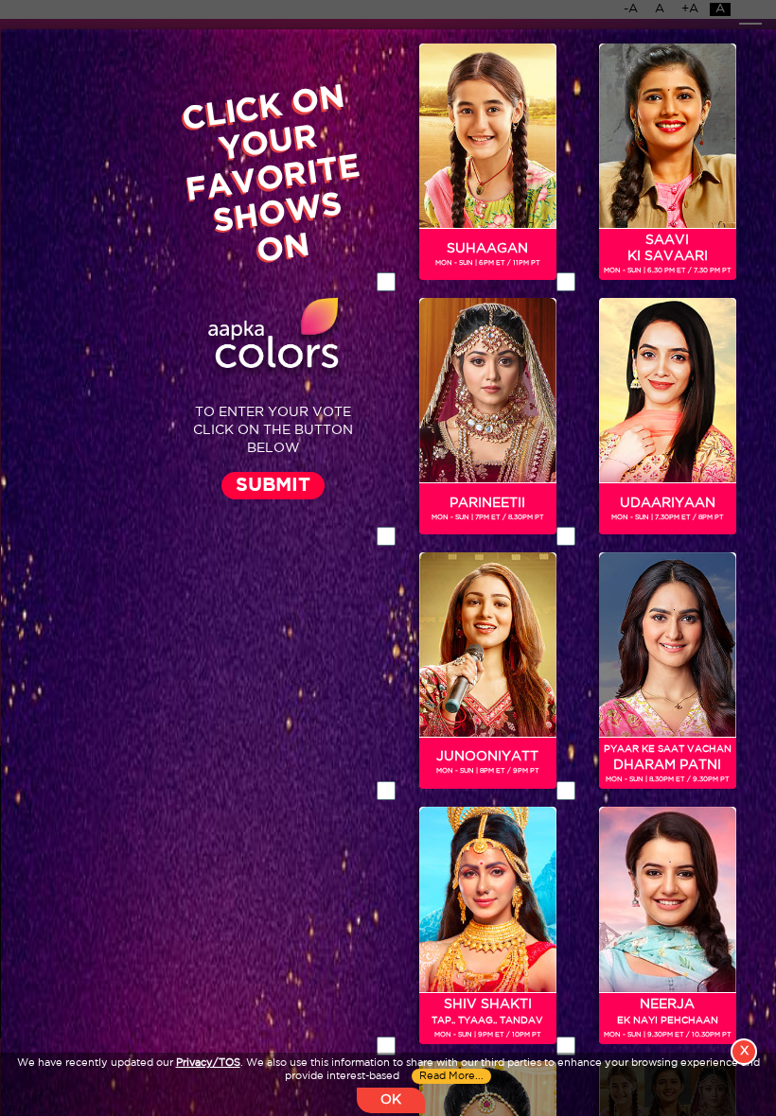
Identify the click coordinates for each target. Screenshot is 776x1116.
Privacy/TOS (208, 1063)
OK (390, 1100)
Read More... (451, 1076)
